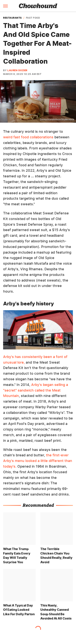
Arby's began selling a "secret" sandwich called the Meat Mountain (35, 390)
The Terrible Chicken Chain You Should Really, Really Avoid (56, 555)
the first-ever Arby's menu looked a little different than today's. (37, 460)
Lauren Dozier (17, 70)
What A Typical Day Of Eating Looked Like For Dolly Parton (19, 609)
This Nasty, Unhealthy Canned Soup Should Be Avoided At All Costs (56, 611)
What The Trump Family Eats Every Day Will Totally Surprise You (16, 555)
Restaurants (12, 18)
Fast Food (33, 18)
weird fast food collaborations (28, 137)
